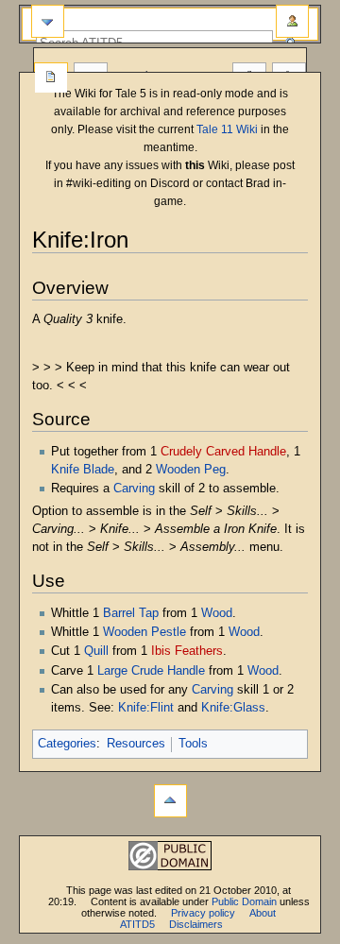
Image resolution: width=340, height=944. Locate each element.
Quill (96, 651)
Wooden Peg (191, 469)
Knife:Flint (146, 707)
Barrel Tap (131, 613)
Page (51, 78)
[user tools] (292, 21)
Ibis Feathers (187, 651)
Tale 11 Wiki (227, 129)
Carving (134, 488)
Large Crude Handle (151, 671)
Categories (67, 743)
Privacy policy (203, 912)
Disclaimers (196, 924)
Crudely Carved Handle (223, 451)
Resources (136, 743)
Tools (193, 743)
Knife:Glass (233, 707)
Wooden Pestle (144, 632)
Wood (216, 613)
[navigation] (47, 21)
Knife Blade (82, 469)
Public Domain (244, 901)
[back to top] (170, 800)
